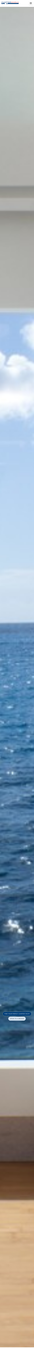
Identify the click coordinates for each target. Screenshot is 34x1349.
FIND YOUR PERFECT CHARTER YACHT (17, 1014)
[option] (17, 674)
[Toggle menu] (31, 3)
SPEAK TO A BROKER (17, 1018)
